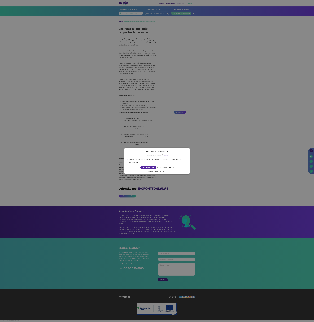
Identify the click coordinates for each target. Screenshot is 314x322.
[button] (157, 171)
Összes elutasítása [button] (165, 167)
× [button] (187, 149)
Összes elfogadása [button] (148, 167)
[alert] (157, 161)
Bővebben (166, 155)
